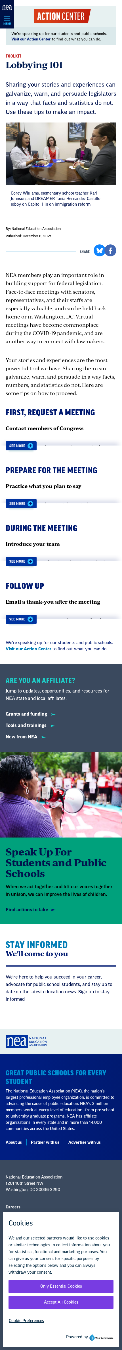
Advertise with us (84, 1143)
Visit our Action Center (31, 39)
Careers (13, 1207)
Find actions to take (27, 910)
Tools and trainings (27, 725)
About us (14, 1143)
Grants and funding (27, 714)
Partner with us (45, 1143)
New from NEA (22, 737)
